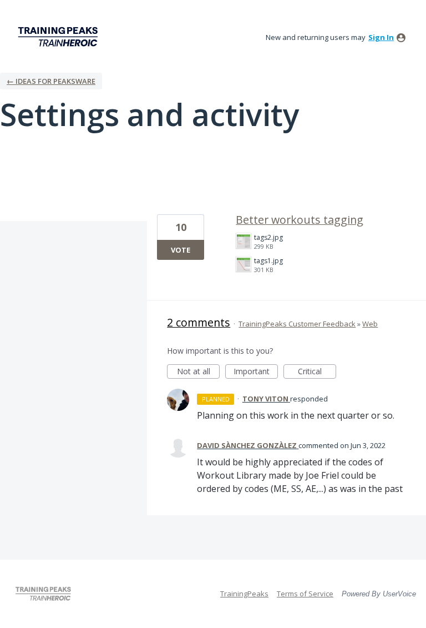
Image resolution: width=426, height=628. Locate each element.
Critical (317, 372)
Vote (180, 250)
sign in (381, 37)
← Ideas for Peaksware (51, 81)
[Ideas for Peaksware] (60, 37)
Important (256, 372)
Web (370, 324)
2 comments (198, 322)
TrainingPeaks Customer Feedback (297, 324)
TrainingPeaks (244, 594)
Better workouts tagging (299, 219)
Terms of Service (305, 594)
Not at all (198, 372)
